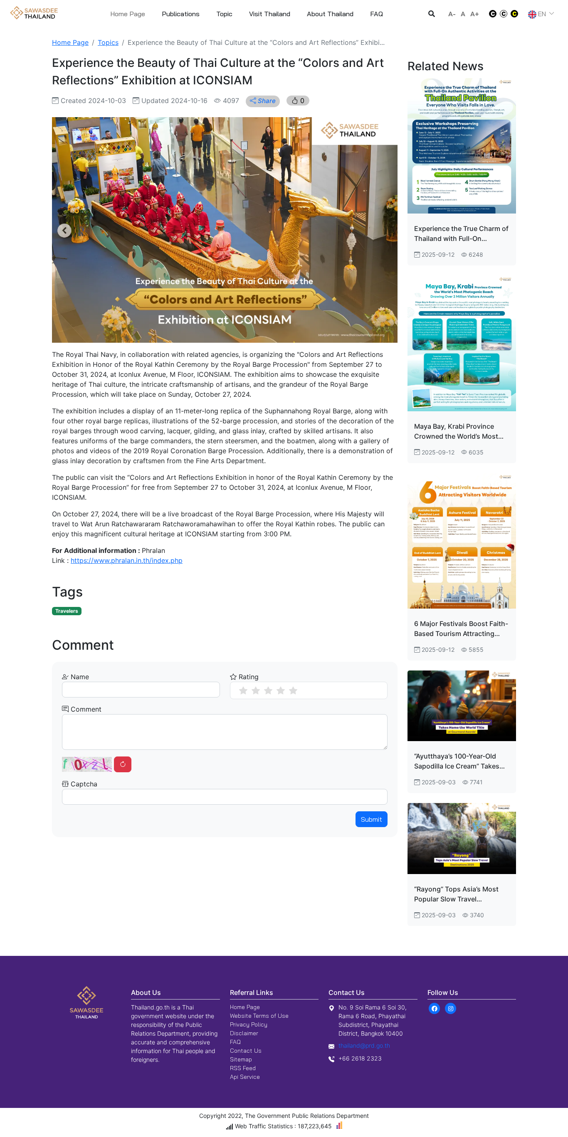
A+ (474, 14)
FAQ (235, 1042)
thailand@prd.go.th (364, 1045)
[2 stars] (255, 690)
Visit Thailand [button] (269, 14)
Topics (108, 42)
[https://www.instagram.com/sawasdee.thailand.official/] (451, 1008)
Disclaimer (244, 1033)
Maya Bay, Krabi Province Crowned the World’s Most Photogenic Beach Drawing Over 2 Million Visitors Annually (457, 431)
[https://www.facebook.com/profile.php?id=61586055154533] (434, 1008)
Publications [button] (181, 14)
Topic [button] (224, 14)
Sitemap (241, 1059)
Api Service (245, 1077)
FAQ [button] (376, 14)
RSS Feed (243, 1068)
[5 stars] (293, 690)
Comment (85, 709)
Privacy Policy (248, 1024)
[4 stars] (280, 690)
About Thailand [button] (330, 14)
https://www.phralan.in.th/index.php (127, 560)
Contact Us (246, 1050)
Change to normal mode (503, 13)
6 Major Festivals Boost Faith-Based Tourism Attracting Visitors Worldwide (461, 628)
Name (79, 677)
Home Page (127, 14)
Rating (248, 677)
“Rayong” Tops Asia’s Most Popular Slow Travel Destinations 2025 (456, 894)
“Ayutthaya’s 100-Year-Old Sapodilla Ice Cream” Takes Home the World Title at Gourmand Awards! (456, 761)
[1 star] (243, 690)
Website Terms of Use (259, 1015)
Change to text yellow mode (517, 13)
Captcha (83, 784)
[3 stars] (268, 690)
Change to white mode (490, 13)
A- (452, 14)
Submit (371, 819)
